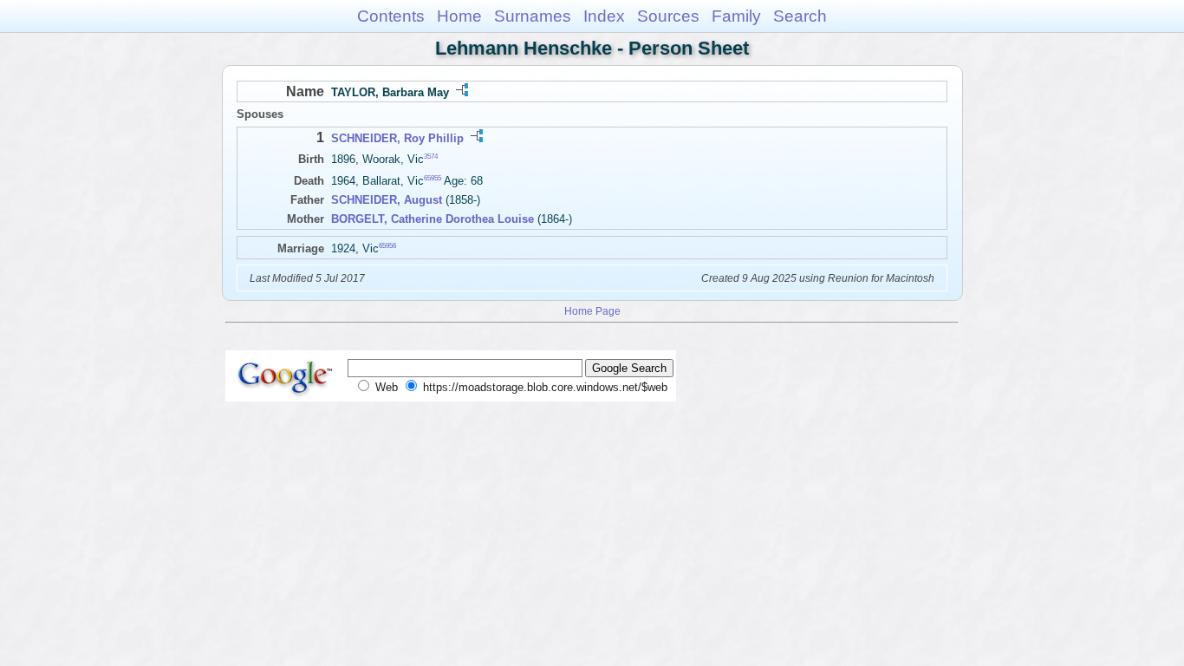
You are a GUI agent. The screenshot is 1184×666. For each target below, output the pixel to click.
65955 (432, 178)
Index (604, 16)
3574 (431, 156)
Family (736, 16)
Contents (391, 16)
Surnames (532, 16)
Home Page (592, 311)
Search (800, 16)
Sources (668, 16)
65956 (387, 246)
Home (459, 16)
